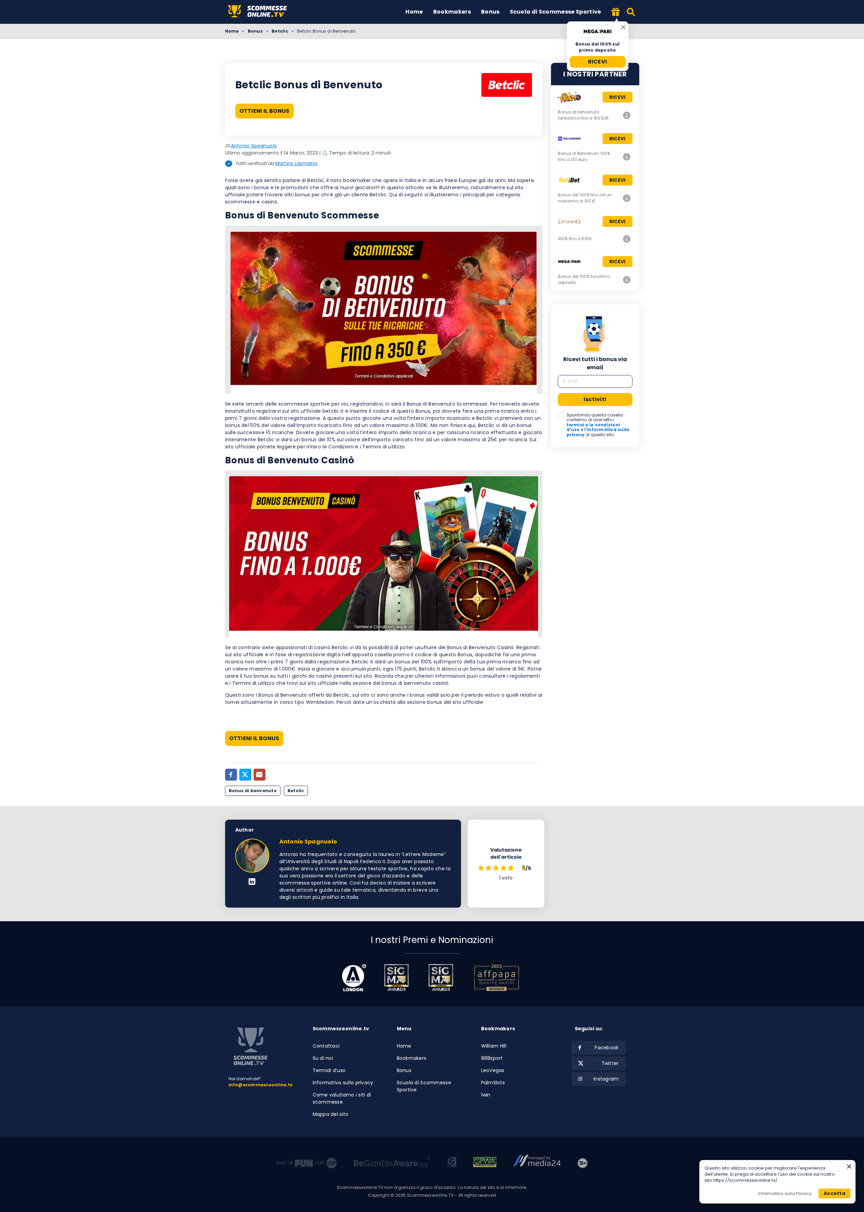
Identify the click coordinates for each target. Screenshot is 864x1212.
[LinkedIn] (252, 882)
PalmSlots (493, 1082)
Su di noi (323, 1058)
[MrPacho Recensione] (627, 115)
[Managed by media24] (537, 1163)
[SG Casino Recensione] (627, 156)
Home (414, 12)
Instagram (606, 1078)
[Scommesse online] (250, 1046)
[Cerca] (631, 11)
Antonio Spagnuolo (254, 145)
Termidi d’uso (329, 1070)
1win (486, 1094)
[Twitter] (245, 775)
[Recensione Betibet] (627, 198)
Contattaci (326, 1045)
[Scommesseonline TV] (262, 12)
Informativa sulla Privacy (785, 1193)
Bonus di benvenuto (253, 791)
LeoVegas (492, 1070)
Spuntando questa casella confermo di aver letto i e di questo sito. (598, 425)
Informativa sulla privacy (343, 1082)
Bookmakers (452, 12)
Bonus (490, 12)
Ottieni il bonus (264, 111)
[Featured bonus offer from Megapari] (615, 12)
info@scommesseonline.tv (260, 1085)
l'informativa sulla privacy (598, 432)
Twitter (610, 1063)
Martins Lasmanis (296, 163)
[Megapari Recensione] (627, 279)
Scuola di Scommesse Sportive (555, 12)
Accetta (834, 1193)
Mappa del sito (331, 1114)
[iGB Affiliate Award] (353, 977)
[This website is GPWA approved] (485, 1163)
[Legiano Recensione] (627, 238)
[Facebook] (231, 775)
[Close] (623, 27)
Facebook (607, 1047)
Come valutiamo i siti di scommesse (342, 1098)
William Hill (494, 1045)
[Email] (259, 775)
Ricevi (597, 62)
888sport (492, 1058)
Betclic (280, 31)
